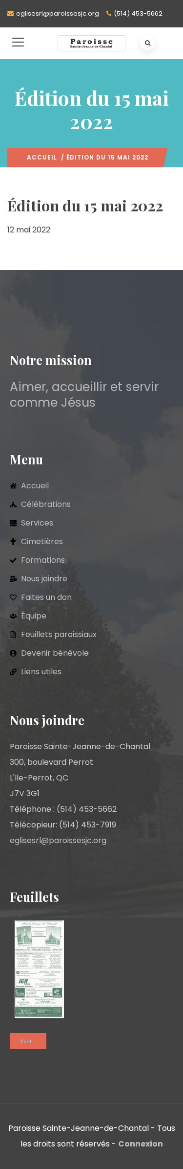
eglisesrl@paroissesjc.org (57, 13)
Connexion (140, 1143)
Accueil (42, 157)
